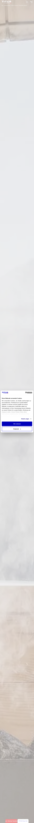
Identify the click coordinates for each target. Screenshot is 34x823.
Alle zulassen (17, 423)
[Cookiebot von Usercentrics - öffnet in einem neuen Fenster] (25, 393)
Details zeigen (25, 418)
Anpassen (16, 429)
